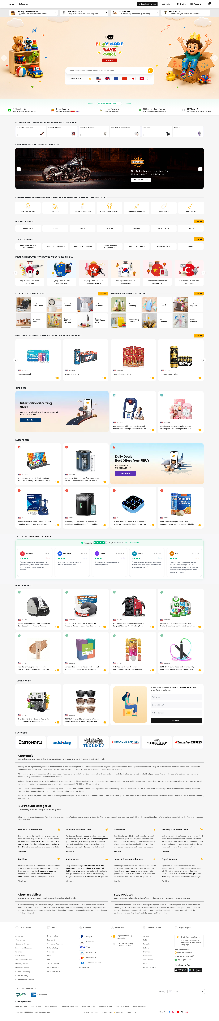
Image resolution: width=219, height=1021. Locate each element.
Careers (50, 952)
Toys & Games (169, 859)
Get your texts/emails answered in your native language (191, 943)
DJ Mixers (136, 246)
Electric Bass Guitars (82, 246)
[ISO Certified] (38, 994)
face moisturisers (73, 847)
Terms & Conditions (90, 1012)
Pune (145, 964)
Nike (41, 868)
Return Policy (52, 948)
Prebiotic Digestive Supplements (55, 246)
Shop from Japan (51, 1006)
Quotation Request (23, 944)
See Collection (142, 177)
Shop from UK (36, 1006)
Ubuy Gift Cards (54, 972)
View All (198, 221)
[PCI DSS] (20, 995)
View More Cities (150, 968)
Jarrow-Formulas (190, 228)
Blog (49, 956)
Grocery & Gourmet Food (175, 829)
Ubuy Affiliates (53, 968)
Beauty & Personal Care (78, 829)
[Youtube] (178, 1012)
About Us (19, 936)
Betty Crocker (109, 228)
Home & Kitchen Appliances (128, 859)
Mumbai (146, 936)
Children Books (163, 246)
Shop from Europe (139, 1006)
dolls (164, 876)
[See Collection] (109, 168)
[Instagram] (173, 1012)
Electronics (119, 829)
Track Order (20, 956)
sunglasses (23, 876)
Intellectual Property (24, 948)
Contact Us (20, 940)
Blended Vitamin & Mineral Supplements (191, 246)
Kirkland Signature (163, 228)
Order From (75, 78)
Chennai (146, 952)
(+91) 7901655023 (184, 952)
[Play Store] (195, 971)
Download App (53, 936)
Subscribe (175, 720)
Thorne (136, 228)
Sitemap (18, 952)
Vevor (28, 228)
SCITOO (55, 228)
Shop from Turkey (122, 1006)
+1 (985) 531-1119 (184, 960)
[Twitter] (182, 1012)
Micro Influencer (22, 968)
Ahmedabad (148, 960)
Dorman (87, 876)
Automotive (72, 859)
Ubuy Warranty (21, 976)
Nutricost (47, 844)
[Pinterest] (187, 1012)
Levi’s (49, 868)
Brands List (51, 940)
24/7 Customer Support (191, 937)
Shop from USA (21, 1006)
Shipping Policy (21, 964)
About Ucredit (53, 964)
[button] (167, 4)
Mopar (97, 876)
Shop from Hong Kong (70, 1006)
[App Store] (181, 971)
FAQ (49, 960)
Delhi (145, 940)
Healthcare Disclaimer (24, 980)
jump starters (93, 868)
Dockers (82, 228)
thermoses (130, 871)
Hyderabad (147, 956)
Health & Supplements (30, 829)
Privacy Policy (107, 1012)
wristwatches (44, 874)
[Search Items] (150, 70)
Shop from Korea (88, 1006)
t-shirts (41, 871)
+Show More (84, 967)
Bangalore (147, 944)
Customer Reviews (55, 944)
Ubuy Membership (22, 972)
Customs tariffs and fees (25, 960)
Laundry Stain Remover (28, 246)
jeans (51, 871)
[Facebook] (169, 1012)
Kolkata (146, 948)
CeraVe (87, 847)
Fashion (22, 859)
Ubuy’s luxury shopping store (96, 839)
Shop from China (105, 1006)
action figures (191, 874)
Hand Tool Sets (109, 246)
